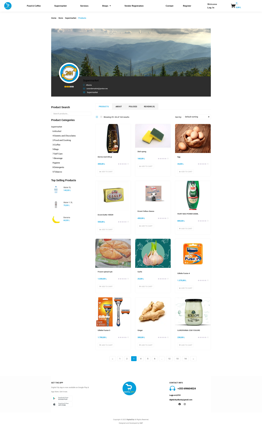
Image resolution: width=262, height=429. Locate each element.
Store (60, 18)
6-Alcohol (57, 131)
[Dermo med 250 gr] (113, 138)
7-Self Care (57, 154)
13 (177, 359)
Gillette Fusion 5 (104, 330)
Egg (178, 157)
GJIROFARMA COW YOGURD (188, 330)
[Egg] (193, 138)
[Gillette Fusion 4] (193, 254)
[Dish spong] (153, 136)
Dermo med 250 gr (105, 157)
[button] (234, 6)
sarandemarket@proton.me (97, 89)
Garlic (140, 272)
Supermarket (60, 6)
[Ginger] (153, 311)
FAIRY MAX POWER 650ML (187, 214)
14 (185, 359)
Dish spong (142, 152)
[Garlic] (153, 253)
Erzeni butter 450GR (105, 215)
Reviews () (149, 106)
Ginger (140, 330)
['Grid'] (97, 116)
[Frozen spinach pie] (113, 253)
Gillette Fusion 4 (183, 273)
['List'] (101, 116)
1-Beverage (57, 158)
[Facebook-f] (179, 404)
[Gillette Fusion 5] (113, 311)
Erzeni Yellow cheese (146, 211)
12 (169, 359)
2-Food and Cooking (62, 140)
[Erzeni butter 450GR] (113, 196)
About (119, 106)
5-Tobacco (57, 172)
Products (104, 106)
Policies (133, 106)
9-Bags (56, 149)
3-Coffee (56, 145)
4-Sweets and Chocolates (64, 136)
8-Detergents (58, 167)
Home (53, 18)
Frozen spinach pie (105, 272)
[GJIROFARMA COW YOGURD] (193, 311)
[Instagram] (185, 404)
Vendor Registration (134, 6)
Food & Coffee (34, 6)
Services (84, 6)
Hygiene (56, 163)
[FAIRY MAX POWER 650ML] (193, 195)
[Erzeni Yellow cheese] (153, 194)
